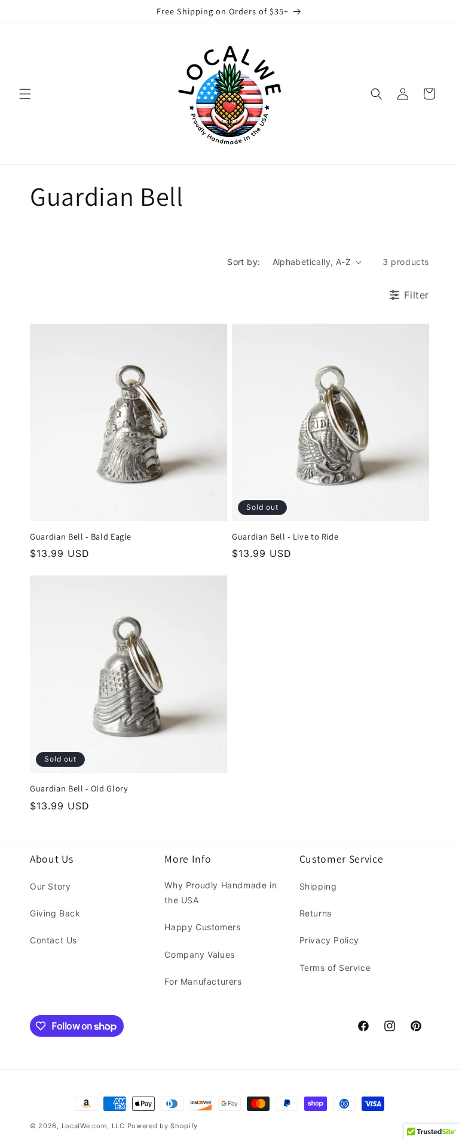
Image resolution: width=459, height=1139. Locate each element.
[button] (25, 94)
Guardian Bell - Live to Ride (285, 536)
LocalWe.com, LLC (93, 1126)
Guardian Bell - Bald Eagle (80, 536)
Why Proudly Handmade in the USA (220, 892)
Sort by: (243, 262)
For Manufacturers (202, 981)
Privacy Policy (329, 940)
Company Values (199, 954)
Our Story (50, 886)
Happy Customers (202, 927)
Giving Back (55, 913)
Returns (315, 913)
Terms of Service (335, 968)
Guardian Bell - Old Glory (79, 788)
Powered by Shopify (162, 1126)
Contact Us (53, 940)
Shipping (318, 886)
